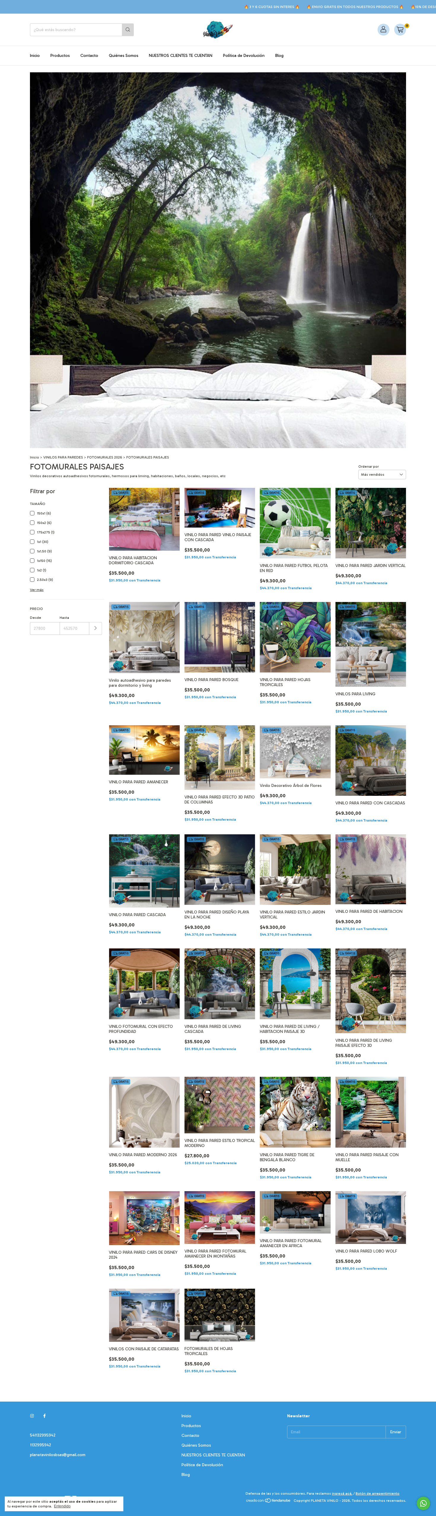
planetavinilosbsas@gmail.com (57, 1454)
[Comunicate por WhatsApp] (423, 1503)
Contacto (89, 55)
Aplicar (95, 628)
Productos (60, 55)
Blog (279, 55)
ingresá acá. (342, 1493)
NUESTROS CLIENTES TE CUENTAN (180, 55)
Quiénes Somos (123, 55)
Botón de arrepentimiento (378, 1493)
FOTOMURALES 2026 (104, 457)
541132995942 (42, 1435)
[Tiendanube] (269, 1502)
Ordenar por (368, 466)
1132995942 (40, 1445)
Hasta (64, 618)
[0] (400, 30)
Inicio (35, 55)
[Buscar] (128, 29)
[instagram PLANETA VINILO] (32, 1415)
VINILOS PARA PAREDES (63, 457)
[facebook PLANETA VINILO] (44, 1415)
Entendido (62, 1506)
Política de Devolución (244, 55)
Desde (35, 618)
